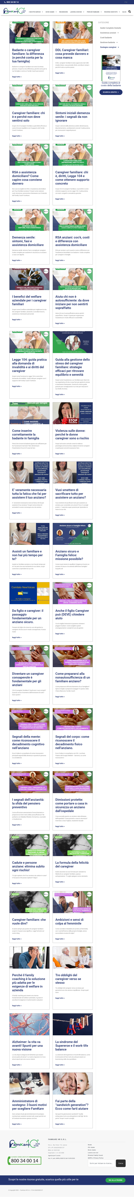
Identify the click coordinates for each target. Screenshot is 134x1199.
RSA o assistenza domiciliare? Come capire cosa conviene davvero (27, 177)
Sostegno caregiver (108, 47)
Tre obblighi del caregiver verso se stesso (68, 978)
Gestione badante (107, 42)
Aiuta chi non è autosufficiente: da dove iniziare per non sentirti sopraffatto (72, 302)
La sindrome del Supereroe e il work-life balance (71, 1045)
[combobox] (101, 1163)
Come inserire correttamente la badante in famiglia (25, 434)
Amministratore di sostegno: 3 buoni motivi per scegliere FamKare (29, 1104)
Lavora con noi (76, 12)
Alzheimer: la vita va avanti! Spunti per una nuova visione (27, 1045)
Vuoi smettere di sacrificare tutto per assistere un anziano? (70, 493)
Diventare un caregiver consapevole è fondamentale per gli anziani (28, 679)
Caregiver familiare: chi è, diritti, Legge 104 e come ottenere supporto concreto (72, 177)
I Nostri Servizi (35, 12)
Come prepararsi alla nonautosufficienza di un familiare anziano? (72, 677)
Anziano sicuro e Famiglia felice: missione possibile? (69, 555)
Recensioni (63, 12)
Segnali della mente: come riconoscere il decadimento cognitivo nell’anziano (28, 742)
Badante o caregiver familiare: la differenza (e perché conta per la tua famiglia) (28, 55)
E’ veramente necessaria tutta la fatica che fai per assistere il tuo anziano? (29, 493)
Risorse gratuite (111, 12)
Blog (124, 12)
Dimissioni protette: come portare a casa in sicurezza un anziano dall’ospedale (71, 805)
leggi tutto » (17, 77)
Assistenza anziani (108, 33)
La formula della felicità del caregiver (72, 864)
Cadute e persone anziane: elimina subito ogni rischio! (28, 866)
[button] (130, 12)
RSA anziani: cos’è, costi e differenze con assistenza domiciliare (72, 241)
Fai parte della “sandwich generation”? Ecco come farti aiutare (71, 1104)
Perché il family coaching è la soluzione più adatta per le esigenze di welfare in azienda (28, 982)
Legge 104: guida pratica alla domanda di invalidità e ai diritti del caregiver (29, 365)
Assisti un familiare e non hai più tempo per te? (27, 555)
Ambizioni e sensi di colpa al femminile (69, 921)
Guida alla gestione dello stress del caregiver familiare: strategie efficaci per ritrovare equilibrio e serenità (72, 367)
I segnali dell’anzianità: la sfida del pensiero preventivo (28, 803)
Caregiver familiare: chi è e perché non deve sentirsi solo (28, 116)
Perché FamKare (93, 12)
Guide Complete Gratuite (110, 28)
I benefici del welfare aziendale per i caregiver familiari (29, 300)
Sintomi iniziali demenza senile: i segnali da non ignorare (72, 116)
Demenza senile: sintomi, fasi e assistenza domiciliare (28, 241)
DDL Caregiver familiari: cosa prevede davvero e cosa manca (72, 53)
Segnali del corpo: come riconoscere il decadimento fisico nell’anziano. (72, 742)
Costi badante (106, 37)
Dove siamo (50, 12)
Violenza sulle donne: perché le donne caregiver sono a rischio (72, 434)
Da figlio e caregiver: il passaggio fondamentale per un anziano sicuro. (27, 616)
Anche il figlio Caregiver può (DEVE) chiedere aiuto (72, 614)
